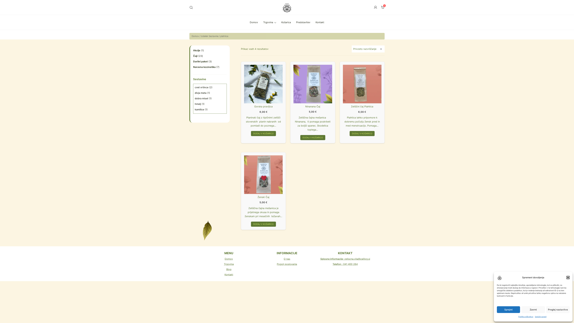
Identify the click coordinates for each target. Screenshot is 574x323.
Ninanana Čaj (312, 106)
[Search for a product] (191, 7)
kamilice (199, 109)
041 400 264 (345, 264)
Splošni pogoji (540, 317)
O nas (287, 258)
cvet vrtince (201, 87)
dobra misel (201, 98)
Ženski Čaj (263, 197)
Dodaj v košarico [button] (263, 133)
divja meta (200, 92)
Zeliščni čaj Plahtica (362, 106)
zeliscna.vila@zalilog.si (345, 258)
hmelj (198, 103)
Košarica (286, 22)
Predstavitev (303, 22)
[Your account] (375, 7)
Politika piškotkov (525, 317)
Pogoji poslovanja (287, 264)
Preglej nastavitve (558, 309)
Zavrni (533, 309)
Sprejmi (508, 309)
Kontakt (320, 22)
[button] (568, 277)
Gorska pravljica (263, 106)
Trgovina (268, 22)
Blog (228, 269)
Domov (254, 22)
